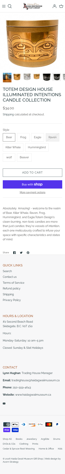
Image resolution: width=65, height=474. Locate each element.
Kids (60, 448)
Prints (35, 444)
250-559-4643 (22, 387)
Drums (56, 439)
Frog (23, 137)
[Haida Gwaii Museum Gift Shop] (32, 6)
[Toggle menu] (4, 6)
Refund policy (11, 288)
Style (6, 129)
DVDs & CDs (9, 444)
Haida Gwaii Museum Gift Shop (27, 458)
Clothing (23, 444)
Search (7, 271)
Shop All (7, 439)
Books (19, 439)
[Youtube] (4, 403)
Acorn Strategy (11, 462)
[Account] (53, 6)
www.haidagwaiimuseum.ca (33, 394)
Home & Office (46, 448)
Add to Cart (32, 172)
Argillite (45, 439)
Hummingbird (37, 147)
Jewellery (31, 439)
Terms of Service (13, 282)
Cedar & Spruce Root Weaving (19, 448)
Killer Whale (13, 147)
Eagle (37, 137)
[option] (32, 41)
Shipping (8, 114)
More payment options (32, 192)
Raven (53, 137)
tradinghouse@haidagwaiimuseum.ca (36, 380)
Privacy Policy (12, 300)
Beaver (24, 157)
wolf (9, 157)
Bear (9, 137)
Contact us (10, 277)
